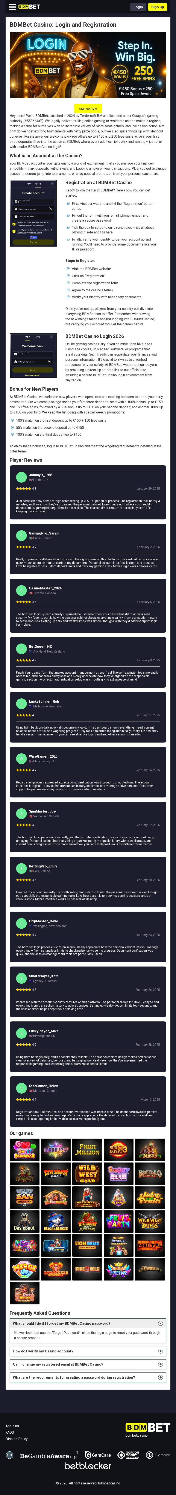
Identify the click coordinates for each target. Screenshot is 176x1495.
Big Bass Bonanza (56, 1180)
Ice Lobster (56, 1251)
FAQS (10, 1432)
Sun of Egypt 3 (118, 1156)
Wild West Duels (150, 1227)
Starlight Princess (118, 1275)
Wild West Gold (87, 1180)
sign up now (88, 108)
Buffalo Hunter (150, 1180)
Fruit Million (87, 1156)
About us (12, 1426)
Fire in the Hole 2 (87, 1275)
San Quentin (24, 1204)
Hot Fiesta (24, 1251)
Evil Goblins (24, 1180)
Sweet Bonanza (24, 1156)
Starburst (55, 1156)
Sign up (157, 7)
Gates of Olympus (118, 1204)
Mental (150, 1251)
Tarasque (149, 1275)
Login (138, 7)
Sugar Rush (118, 1180)
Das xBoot (24, 1227)
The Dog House (56, 1204)
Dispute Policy (17, 1439)
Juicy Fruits (150, 1204)
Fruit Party (119, 1227)
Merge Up (24, 1275)
